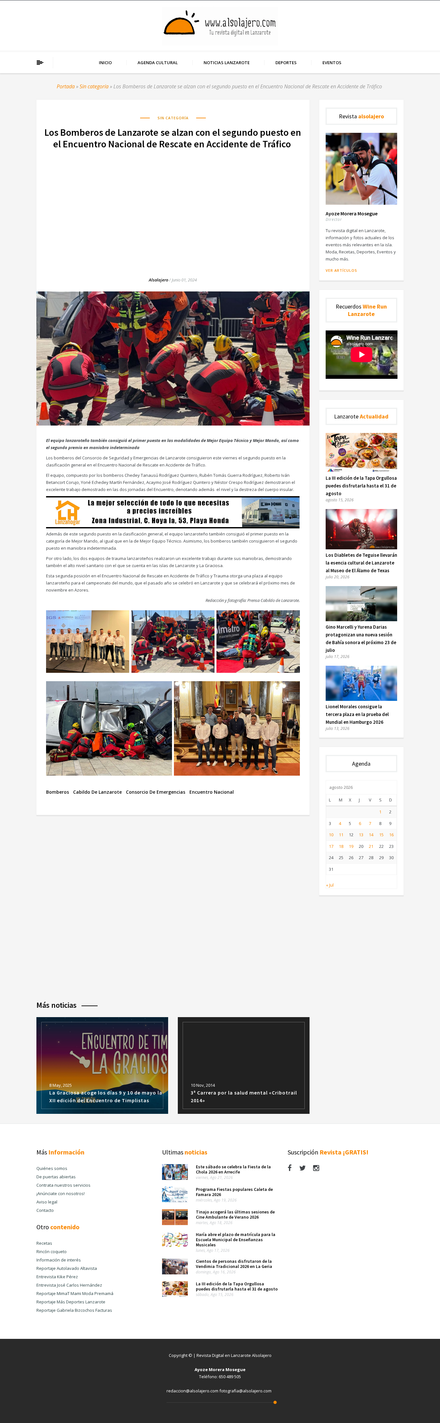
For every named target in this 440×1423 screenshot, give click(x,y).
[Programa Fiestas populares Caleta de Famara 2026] (175, 1201)
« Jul (330, 885)
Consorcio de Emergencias (155, 792)
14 (371, 835)
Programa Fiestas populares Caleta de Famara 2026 (234, 1191)
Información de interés (58, 1260)
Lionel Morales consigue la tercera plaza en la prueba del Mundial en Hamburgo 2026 (357, 714)
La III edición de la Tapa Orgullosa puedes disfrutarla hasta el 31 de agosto (361, 485)
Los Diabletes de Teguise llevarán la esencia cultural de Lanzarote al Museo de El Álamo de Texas (361, 563)
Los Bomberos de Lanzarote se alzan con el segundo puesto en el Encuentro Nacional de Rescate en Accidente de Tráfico (172, 138)
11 (341, 835)
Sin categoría (94, 86)
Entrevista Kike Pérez (57, 1277)
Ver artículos (341, 270)
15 (381, 835)
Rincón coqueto (51, 1251)
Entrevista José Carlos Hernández (69, 1285)
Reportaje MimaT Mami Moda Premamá (74, 1293)
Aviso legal (46, 1202)
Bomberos (57, 792)
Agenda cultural (158, 62)
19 (351, 846)
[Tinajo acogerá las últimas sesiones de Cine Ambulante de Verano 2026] (175, 1223)
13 (361, 835)
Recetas (44, 1243)
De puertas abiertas (56, 1177)
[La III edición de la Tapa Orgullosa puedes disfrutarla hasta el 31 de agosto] (361, 471)
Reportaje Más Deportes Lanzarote (70, 1302)
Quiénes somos (51, 1168)
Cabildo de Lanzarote (97, 792)
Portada (66, 86)
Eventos (331, 62)
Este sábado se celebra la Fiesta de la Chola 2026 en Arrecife (233, 1169)
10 (331, 835)
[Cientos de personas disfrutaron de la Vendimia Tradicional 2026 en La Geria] (175, 1273)
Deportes (286, 62)
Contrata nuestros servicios (63, 1185)
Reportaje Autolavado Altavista (66, 1268)
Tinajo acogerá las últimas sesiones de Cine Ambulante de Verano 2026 (235, 1214)
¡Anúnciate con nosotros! (60, 1193)
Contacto (45, 1210)
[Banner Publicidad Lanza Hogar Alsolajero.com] (173, 527)
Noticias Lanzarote (227, 62)
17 (331, 846)
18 (341, 846)
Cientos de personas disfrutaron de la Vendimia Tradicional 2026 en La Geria (234, 1263)
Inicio (105, 62)
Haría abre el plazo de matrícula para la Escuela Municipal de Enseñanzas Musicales (235, 1240)
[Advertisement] (173, 206)
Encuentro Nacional (211, 792)
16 (391, 835)
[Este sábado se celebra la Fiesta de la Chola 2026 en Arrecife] (175, 1178)
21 (371, 846)
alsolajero (158, 280)
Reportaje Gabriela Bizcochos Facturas (74, 1310)
